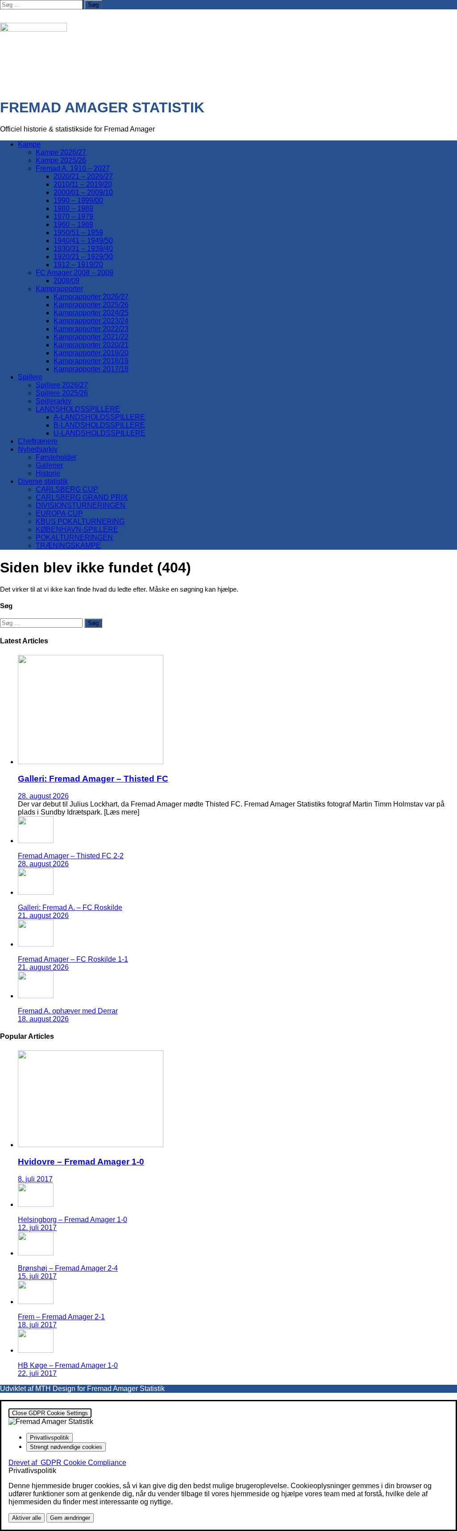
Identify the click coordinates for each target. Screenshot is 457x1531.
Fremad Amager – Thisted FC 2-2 (71, 856)
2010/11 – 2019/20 (83, 184)
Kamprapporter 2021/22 (91, 337)
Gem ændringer (70, 1518)
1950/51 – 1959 (78, 232)
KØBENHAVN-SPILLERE (77, 529)
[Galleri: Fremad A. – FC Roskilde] (36, 892)
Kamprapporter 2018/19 (91, 361)
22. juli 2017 (37, 1373)
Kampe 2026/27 (61, 152)
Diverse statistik (43, 481)
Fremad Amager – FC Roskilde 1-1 (73, 959)
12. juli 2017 (37, 1227)
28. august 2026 (43, 796)
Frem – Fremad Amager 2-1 (61, 1317)
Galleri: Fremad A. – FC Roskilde (70, 907)
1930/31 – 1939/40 (83, 248)
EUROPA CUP (59, 513)
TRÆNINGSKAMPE (68, 545)
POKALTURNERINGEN (74, 537)
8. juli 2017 (35, 1179)
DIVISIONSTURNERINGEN (80, 505)
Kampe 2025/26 (61, 160)
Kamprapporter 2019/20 (91, 353)
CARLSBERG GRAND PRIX (82, 497)
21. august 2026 (43, 915)
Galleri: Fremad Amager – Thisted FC (93, 778)
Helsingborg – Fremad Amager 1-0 (72, 1219)
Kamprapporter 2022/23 (91, 329)
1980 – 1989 (73, 208)
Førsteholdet (56, 457)
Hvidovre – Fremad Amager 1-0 (81, 1161)
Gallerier (49, 465)
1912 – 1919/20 (78, 264)
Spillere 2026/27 (62, 385)
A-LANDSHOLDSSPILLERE (99, 417)
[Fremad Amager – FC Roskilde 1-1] (36, 944)
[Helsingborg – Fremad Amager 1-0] (36, 1204)
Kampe (29, 144)
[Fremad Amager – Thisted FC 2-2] (36, 840)
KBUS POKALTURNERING (80, 521)
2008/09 (66, 280)
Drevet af (67, 1462)
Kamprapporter (59, 288)
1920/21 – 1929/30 (83, 256)
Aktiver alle (26, 1518)
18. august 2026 (43, 1019)
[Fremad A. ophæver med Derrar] (36, 996)
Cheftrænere (38, 441)
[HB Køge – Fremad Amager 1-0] (36, 1350)
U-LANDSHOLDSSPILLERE (99, 433)
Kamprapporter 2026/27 (91, 296)
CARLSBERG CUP (67, 489)
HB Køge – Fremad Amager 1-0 (68, 1365)
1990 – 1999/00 (78, 200)
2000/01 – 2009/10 (83, 192)
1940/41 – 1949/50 (83, 240)
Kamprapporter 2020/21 (91, 345)
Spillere (30, 377)
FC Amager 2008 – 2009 (74, 272)
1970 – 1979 (73, 216)
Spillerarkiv (53, 401)
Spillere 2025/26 (62, 393)
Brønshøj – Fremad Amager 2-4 (68, 1268)
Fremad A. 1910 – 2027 (73, 168)
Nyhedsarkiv (38, 449)
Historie (48, 473)
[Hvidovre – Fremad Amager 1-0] (90, 1144)
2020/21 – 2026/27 (83, 176)
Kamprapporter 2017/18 (91, 369)
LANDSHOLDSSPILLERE (78, 409)
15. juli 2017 (37, 1276)
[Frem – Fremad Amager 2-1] (36, 1301)
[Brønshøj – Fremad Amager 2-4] (36, 1253)
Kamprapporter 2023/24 (91, 321)
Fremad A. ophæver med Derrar (68, 1011)
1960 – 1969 (73, 224)
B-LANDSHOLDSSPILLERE (99, 425)
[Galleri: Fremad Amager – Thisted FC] (90, 762)
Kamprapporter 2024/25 (91, 313)
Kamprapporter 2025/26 (91, 305)
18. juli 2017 (37, 1325)
